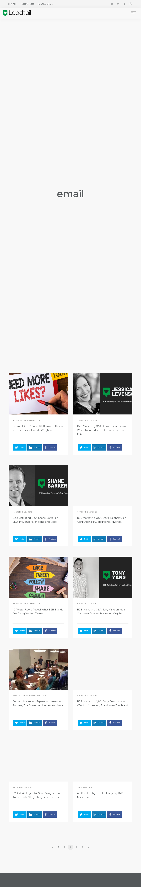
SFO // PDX (12, 4)
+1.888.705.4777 (27, 4)
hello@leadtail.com (45, 4)
